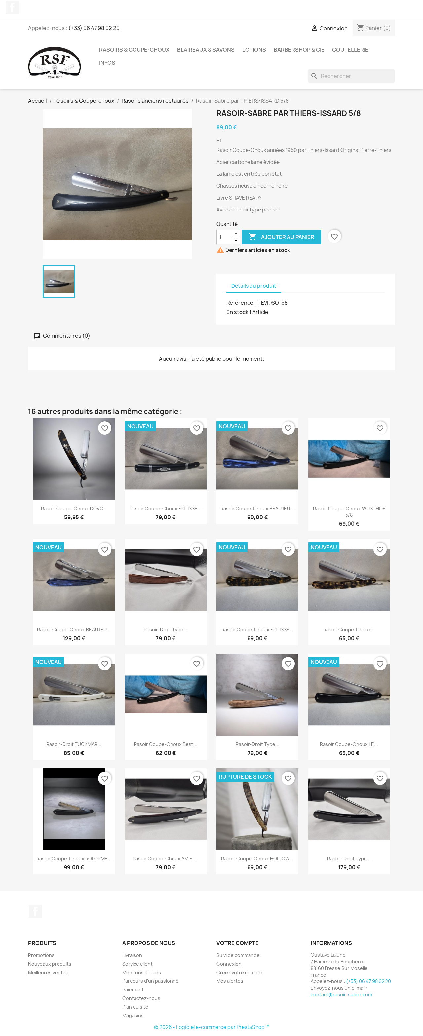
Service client (137, 964)
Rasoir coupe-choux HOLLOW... (257, 858)
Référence (239, 302)
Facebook (12, 7)
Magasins (133, 1015)
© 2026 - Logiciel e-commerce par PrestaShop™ (211, 1027)
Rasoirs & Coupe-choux (134, 49)
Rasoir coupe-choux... (349, 629)
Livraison (132, 955)
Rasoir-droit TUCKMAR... (73, 744)
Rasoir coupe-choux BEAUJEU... (257, 508)
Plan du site (135, 1007)
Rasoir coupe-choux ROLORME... (74, 858)
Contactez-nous (141, 998)
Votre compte (237, 943)
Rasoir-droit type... (165, 629)
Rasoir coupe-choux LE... (349, 744)
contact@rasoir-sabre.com (341, 994)
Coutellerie (350, 49)
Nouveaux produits (49, 964)
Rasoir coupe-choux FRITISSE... (166, 508)
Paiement (133, 989)
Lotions (254, 49)
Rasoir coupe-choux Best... (165, 744)
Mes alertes (229, 981)
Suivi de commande (238, 955)
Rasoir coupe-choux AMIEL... (166, 858)
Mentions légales (141, 972)
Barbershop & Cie (299, 49)
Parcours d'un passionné (150, 981)
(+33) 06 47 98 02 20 (94, 28)
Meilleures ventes (48, 972)
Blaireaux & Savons (206, 49)
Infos (107, 62)
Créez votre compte (239, 972)
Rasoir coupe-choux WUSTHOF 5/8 (349, 511)
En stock (237, 312)
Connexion (229, 964)
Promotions (41, 955)
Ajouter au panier (281, 237)
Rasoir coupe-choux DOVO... (74, 508)
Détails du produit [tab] (253, 285)
